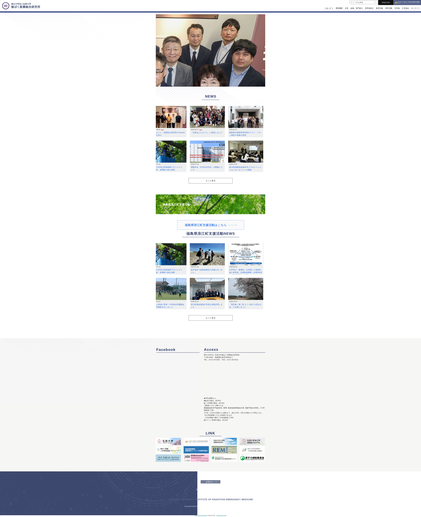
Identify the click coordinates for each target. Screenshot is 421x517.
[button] (375, 2)
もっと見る (211, 180)
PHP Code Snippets (201, 515)
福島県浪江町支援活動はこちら (206, 225)
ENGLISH (386, 2)
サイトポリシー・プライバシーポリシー (211, 489)
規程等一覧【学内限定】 (211, 492)
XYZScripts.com (221, 515)
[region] (210, 50)
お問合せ (209, 482)
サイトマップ (211, 486)
